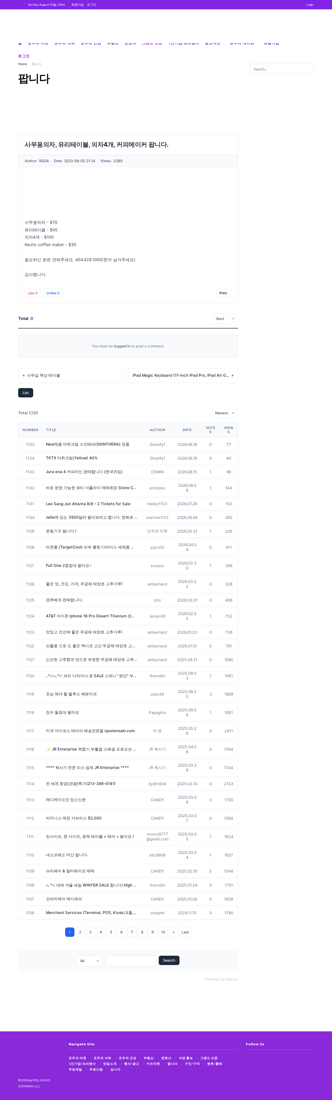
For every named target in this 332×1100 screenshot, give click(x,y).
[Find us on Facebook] (295, 49)
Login (310, 4)
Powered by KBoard (221, 979)
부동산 (149, 1058)
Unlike (52, 293)
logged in (122, 346)
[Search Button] (20, 4)
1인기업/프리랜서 (82, 1064)
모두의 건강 (127, 1058)
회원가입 (77, 4)
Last (185, 932)
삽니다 (115, 1069)
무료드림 (96, 1069)
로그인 (91, 4)
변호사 (166, 1058)
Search (169, 960)
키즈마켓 (153, 1064)
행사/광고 (131, 1064)
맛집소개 (110, 1064)
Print (223, 293)
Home (22, 64)
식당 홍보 (186, 1058)
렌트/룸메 (214, 1064)
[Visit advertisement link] (301, 26)
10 (163, 932)
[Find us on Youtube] (312, 49)
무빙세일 (75, 1069)
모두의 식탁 (102, 1058)
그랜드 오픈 (209, 1058)
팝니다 (36, 64)
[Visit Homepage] (44, 26)
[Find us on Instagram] (304, 49)
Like (32, 293)
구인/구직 (192, 1064)
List (26, 392)
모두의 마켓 (77, 1058)
